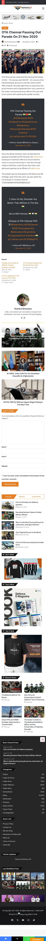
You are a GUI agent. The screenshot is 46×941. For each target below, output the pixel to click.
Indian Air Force (8, 778)
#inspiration (29, 232)
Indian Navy (7, 788)
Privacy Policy (8, 824)
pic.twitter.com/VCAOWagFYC (23, 239)
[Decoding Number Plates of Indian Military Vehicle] (8, 515)
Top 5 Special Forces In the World (28, 532)
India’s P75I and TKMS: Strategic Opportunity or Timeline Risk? (11, 722)
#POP (33, 129)
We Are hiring (8, 831)
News (11, 23)
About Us (6, 838)
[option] (23, 335)
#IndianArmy (17, 224)
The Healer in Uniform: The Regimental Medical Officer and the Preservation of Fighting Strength (33, 724)
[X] (21, 318)
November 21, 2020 (23, 145)
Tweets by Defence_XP (23, 859)
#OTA (30, 118)
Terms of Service (9, 841)
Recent (22, 497)
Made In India (32, 914)
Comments (36, 497)
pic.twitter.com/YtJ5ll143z (23, 136)
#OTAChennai (20, 118)
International (7, 792)
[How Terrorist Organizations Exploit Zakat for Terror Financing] (34, 687)
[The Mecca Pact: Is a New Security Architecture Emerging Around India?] (8, 876)
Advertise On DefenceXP (12, 834)
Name (4, 447)
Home (5, 23)
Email (4, 456)
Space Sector (8, 806)
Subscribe (6, 845)
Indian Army (38, 157)
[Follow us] (42, 739)
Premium (6, 802)
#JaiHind (30, 235)
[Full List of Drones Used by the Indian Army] (8, 545)
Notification (7, 799)
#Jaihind (23, 133)
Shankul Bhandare (10, 42)
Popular (8, 497)
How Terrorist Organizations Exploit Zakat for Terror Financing (23, 337)
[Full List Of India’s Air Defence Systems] (8, 505)
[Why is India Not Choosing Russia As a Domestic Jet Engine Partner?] (8, 525)
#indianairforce (29, 122)
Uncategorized (8, 813)
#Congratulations (16, 235)
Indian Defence (8, 785)
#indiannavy (23, 125)
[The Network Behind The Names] (12, 687)
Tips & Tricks (7, 809)
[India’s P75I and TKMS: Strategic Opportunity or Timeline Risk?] (12, 712)
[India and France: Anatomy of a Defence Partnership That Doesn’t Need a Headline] (23, 876)
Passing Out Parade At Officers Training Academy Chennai (10, 265)
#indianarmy (15, 122)
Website (4, 466)
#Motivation (17, 232)
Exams (5, 774)
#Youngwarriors (26, 228)
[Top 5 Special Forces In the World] (8, 535)
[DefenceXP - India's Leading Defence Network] (23, 8)
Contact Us (7, 827)
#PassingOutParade (20, 129)
